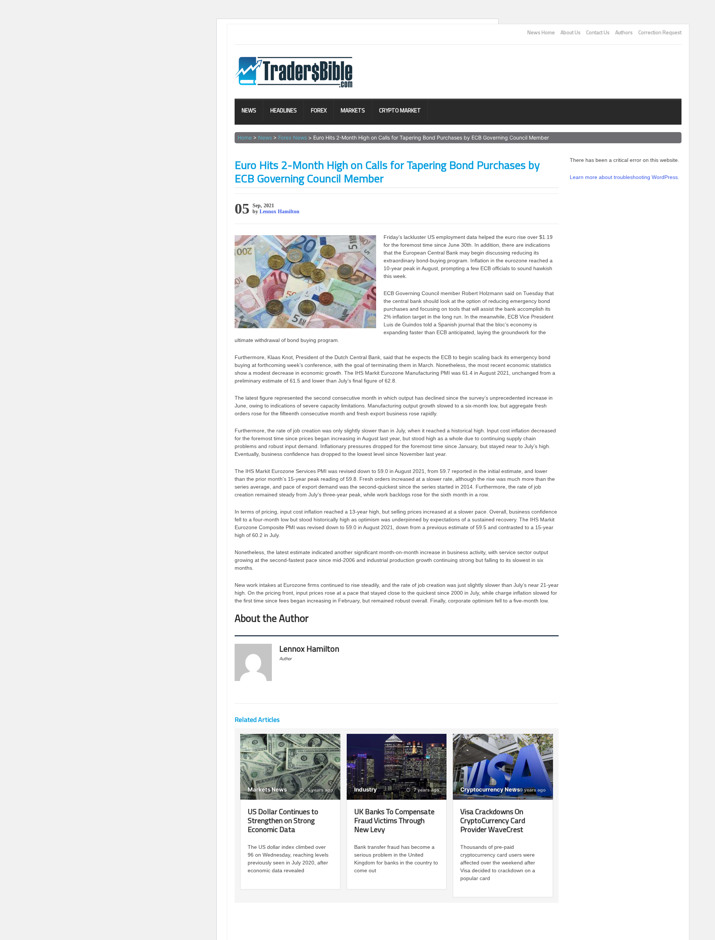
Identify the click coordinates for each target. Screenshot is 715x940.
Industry (365, 789)
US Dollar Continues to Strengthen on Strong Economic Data (283, 820)
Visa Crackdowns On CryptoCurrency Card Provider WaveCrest (492, 820)
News (249, 110)
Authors (624, 32)
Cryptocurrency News (490, 789)
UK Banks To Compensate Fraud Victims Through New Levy (394, 820)
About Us (570, 32)
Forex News (292, 137)
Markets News (267, 789)
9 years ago (532, 790)
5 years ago (319, 790)
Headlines (283, 110)
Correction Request (659, 32)
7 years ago (426, 790)
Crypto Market (400, 110)
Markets (353, 110)
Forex (319, 110)
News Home (541, 32)
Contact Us (598, 32)
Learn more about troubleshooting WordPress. (624, 177)
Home (245, 137)
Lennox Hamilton (279, 211)
